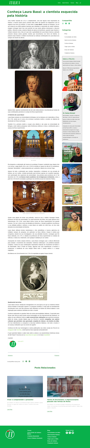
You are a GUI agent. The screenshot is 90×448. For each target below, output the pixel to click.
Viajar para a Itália (69, 46)
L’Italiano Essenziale (33, 436)
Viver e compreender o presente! (20, 400)
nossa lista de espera (31, 335)
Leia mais (9, 409)
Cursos (29, 430)
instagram (10, 330)
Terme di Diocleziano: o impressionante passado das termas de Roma (63, 400)
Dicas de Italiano (69, 49)
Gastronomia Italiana (70, 40)
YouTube (19, 330)
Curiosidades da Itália (70, 37)
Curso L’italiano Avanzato (34, 438)
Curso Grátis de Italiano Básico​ (34, 433)
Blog (65, 33)
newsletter (47, 335)
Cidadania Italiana (69, 53)
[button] (63, 23)
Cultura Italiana (68, 43)
